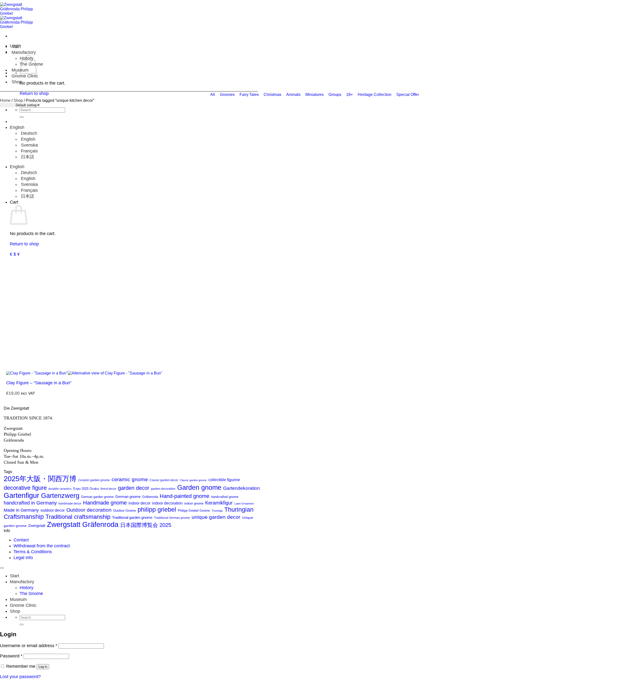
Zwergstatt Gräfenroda (82, 524)
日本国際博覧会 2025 (145, 525)
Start (16, 46)
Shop (17, 81)
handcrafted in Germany (30, 503)
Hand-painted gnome (184, 496)
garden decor (133, 488)
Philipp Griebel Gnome (194, 510)
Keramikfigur (219, 503)
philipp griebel (157, 509)
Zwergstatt (36, 525)
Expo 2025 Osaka (86, 489)
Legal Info (23, 557)
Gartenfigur (21, 495)
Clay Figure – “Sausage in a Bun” (38, 382)
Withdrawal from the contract (42, 545)
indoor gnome (193, 503)
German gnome (128, 497)
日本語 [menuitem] (27, 156)
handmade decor (69, 503)
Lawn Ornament (244, 503)
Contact (21, 539)
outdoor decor (53, 510)
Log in (43, 667)
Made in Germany (21, 510)
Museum (18, 599)
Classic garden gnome (193, 480)
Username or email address (28, 645)
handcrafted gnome (224, 497)
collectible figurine (224, 480)
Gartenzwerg (60, 495)
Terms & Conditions (33, 551)
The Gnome (31, 593)
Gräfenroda (150, 497)
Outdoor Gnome (124, 510)
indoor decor (139, 503)
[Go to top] (2, 568)
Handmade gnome (105, 503)
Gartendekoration (241, 488)
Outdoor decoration (89, 510)
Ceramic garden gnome (94, 480)
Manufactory (24, 52)
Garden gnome (199, 487)
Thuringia (217, 510)
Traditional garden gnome (132, 518)
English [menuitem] (27, 139)
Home (5, 100)
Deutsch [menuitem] (28, 133)
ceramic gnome (130, 479)
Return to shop (24, 243)
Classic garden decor (164, 480)
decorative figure (25, 487)
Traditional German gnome (172, 518)
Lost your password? (20, 676)
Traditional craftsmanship (77, 516)
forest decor (108, 489)
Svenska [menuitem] (29, 145)
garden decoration (163, 488)
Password (11, 656)
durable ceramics (59, 488)
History (26, 587)
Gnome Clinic (25, 76)
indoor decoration (167, 503)
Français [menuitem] (29, 151)
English (18, 127)
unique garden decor (216, 517)
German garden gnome (97, 497)
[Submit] (22, 117)
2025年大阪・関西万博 (40, 479)
